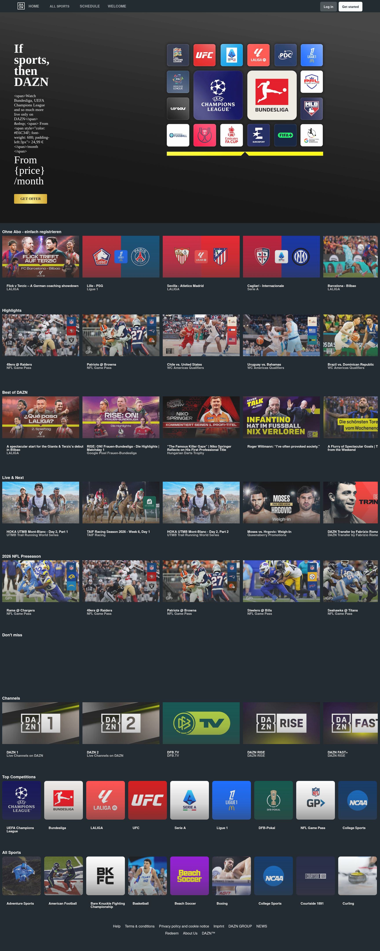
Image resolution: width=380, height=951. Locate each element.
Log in (328, 6)
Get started (350, 6)
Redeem (172, 933)
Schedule (90, 6)
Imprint (219, 926)
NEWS (261, 926)
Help (117, 926)
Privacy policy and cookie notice (184, 926)
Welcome (117, 6)
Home (34, 6)
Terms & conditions (140, 926)
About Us (190, 933)
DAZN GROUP (240, 926)
